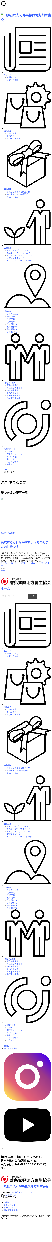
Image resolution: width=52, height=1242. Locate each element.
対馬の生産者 (12, 393)
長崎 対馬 (11, 322)
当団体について (13, 451)
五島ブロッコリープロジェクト (20, 261)
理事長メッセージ (14, 454)
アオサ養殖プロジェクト (17, 250)
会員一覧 (11, 459)
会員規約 (11, 464)
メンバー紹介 (12, 457)
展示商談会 (11, 136)
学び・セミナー (13, 138)
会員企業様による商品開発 (18, 192)
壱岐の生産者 (12, 390)
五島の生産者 (12, 385)
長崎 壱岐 (11, 319)
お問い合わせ (9, 1046)
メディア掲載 (12, 80)
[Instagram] (27, 1100)
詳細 (3, 570)
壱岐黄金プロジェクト (16, 258)
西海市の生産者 (13, 396)
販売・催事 (11, 133)
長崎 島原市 (12, 327)
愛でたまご (16, 563)
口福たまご (26, 563)
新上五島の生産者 (14, 388)
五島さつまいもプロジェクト (19, 255)
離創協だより (12, 77)
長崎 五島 (11, 316)
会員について (9, 1205)
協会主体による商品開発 (17, 194)
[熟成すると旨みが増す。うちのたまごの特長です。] (26, 500)
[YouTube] (27, 1148)
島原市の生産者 (13, 398)
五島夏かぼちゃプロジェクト (19, 253)
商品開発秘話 (12, 197)
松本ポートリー (38, 563)
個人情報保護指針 (11, 1048)
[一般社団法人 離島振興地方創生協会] (26, 20)
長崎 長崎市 (12, 329)
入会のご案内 (12, 462)
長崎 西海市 (12, 324)
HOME (7, 470)
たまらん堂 (6, 563)
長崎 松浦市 (12, 332)
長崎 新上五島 (13, 314)
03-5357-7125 (10, 1195)
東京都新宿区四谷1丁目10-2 (23, 1192)
